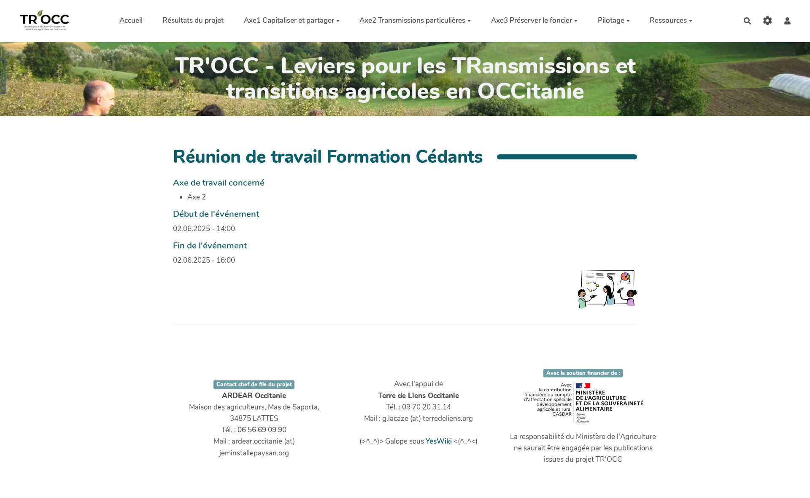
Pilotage (611, 20)
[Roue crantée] (768, 21)
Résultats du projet (193, 20)
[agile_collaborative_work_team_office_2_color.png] (603, 293)
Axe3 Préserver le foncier (531, 20)
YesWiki (439, 441)
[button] (787, 21)
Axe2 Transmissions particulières (412, 20)
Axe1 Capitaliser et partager (289, 20)
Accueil (131, 20)
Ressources (668, 20)
